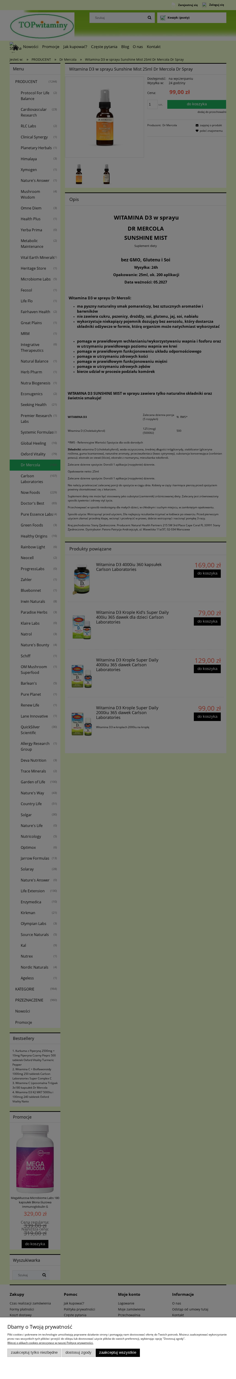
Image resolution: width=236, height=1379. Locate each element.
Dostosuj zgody (78, 1352)
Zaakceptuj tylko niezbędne (34, 1352)
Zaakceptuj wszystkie (117, 1352)
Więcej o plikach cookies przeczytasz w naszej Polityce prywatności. (50, 1343)
